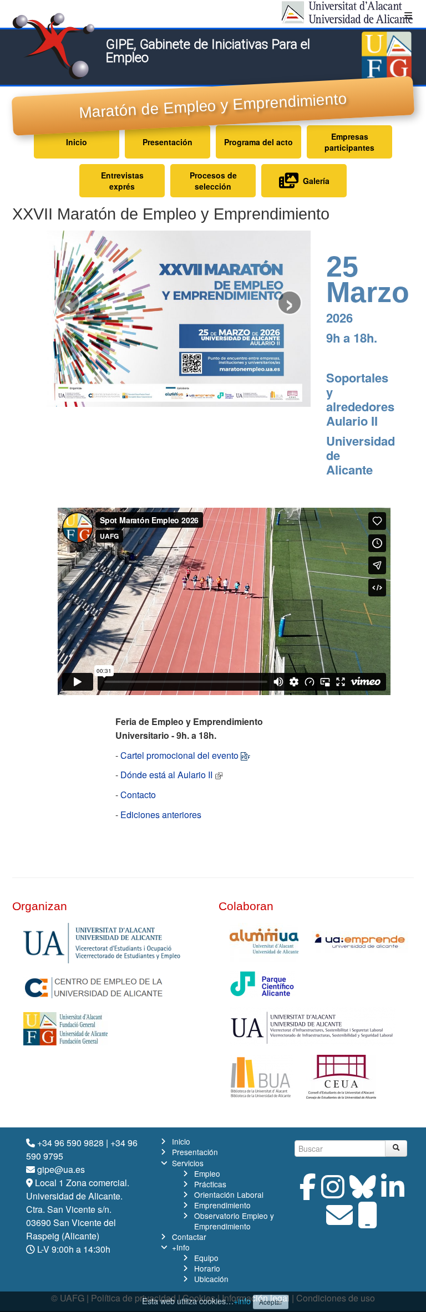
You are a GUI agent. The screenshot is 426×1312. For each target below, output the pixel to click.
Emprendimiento (222, 1205)
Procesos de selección (213, 181)
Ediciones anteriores (160, 814)
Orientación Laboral (228, 1194)
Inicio (76, 141)
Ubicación (211, 1278)
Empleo (207, 1173)
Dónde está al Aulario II (166, 774)
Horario (207, 1268)
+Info (181, 1247)
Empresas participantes (349, 142)
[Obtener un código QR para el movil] (368, 1221)
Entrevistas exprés (122, 181)
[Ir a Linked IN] (392, 1193)
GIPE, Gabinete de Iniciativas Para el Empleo (208, 51)
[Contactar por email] (339, 1221)
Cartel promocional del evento (179, 755)
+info (242, 1300)
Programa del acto (258, 141)
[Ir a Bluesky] (362, 1193)
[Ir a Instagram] (332, 1193)
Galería (313, 180)
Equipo (206, 1257)
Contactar (189, 1236)
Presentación (167, 141)
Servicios (188, 1162)
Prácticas (210, 1184)
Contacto (138, 794)
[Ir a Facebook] (308, 1193)
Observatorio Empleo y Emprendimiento (234, 1221)
